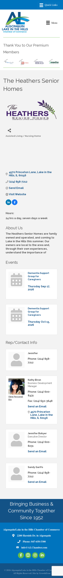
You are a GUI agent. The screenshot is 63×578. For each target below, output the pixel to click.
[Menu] (48, 5)
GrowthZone (45, 573)
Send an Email (37, 406)
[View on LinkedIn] (8, 204)
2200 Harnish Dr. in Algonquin (34, 535)
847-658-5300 (38, 541)
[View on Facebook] (14, 204)
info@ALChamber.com (34, 547)
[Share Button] (9, 130)
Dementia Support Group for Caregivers (38, 276)
